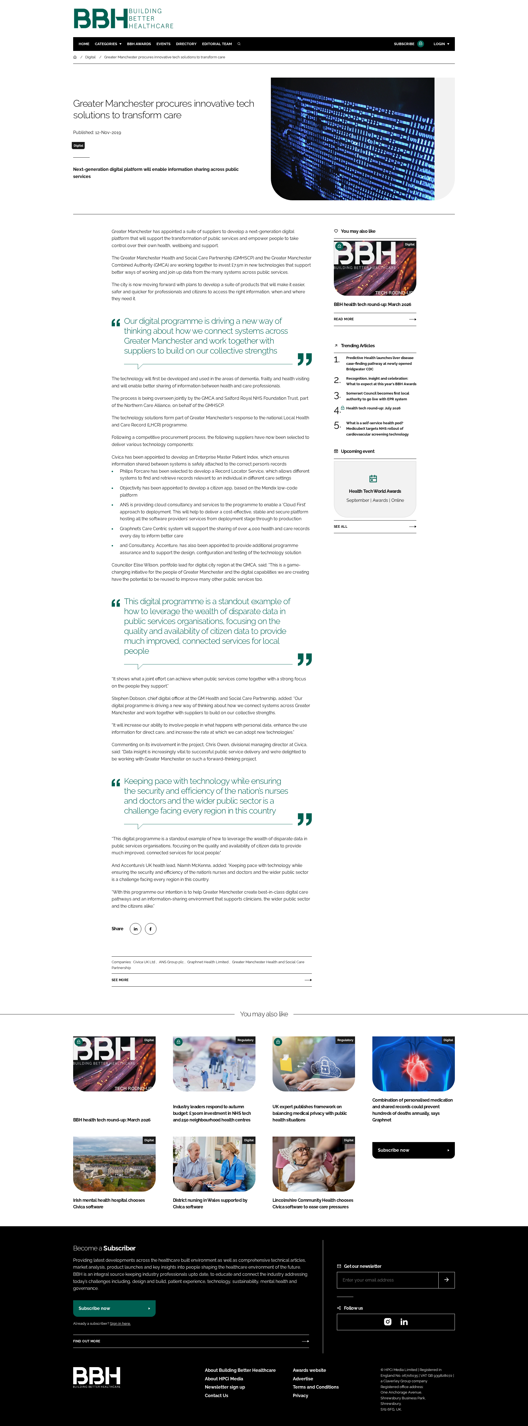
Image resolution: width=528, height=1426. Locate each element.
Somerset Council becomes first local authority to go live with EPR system (381, 396)
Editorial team (217, 44)
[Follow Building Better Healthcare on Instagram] (387, 1323)
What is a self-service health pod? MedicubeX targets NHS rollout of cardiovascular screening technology (381, 428)
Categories (106, 44)
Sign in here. (120, 1323)
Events (163, 44)
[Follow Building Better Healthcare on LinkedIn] (404, 1323)
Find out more (86, 1341)
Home (84, 44)
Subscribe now (393, 1150)
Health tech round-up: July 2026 (381, 408)
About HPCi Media (224, 1378)
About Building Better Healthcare (240, 1370)
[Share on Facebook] (150, 929)
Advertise (303, 1378)
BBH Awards (139, 44)
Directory (186, 44)
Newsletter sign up (225, 1387)
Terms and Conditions (316, 1387)
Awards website (309, 1370)
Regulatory (246, 1040)
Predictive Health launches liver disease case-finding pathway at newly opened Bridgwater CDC (381, 363)
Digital (78, 145)
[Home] (75, 57)
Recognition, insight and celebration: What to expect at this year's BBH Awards (381, 381)
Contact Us (216, 1395)
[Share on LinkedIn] (135, 929)
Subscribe (404, 44)
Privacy (300, 1395)
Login (439, 44)
